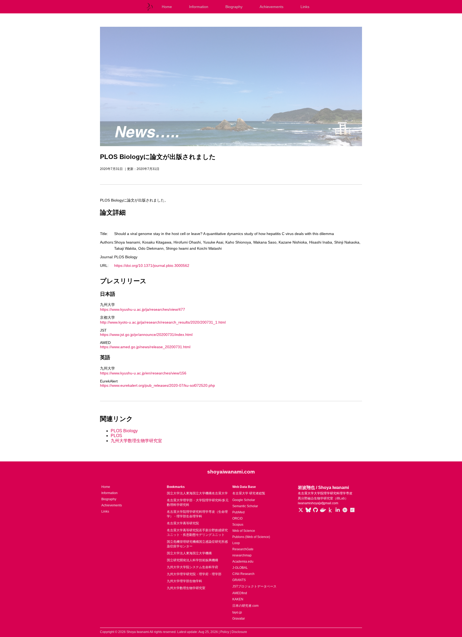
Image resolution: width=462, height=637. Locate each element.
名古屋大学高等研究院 (183, 523)
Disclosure (239, 632)
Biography (233, 7)
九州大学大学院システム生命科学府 (192, 567)
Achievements (271, 7)
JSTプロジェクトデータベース (254, 586)
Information (198, 7)
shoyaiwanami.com (231, 472)
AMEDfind (239, 593)
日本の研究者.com (245, 606)
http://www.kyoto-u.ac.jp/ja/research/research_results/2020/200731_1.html (163, 322)
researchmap (242, 555)
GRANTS (239, 580)
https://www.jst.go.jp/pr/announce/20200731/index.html (146, 334)
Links (305, 7)
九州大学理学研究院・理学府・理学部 (194, 574)
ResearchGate (242, 549)
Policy (224, 632)
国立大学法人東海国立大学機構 (189, 553)
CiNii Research (243, 574)
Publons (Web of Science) (251, 537)
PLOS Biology (124, 431)
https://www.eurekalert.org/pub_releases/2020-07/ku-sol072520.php (157, 385)
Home (167, 7)
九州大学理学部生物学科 (184, 581)
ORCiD (237, 518)
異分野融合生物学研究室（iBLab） (323, 498)
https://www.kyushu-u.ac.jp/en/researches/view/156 (143, 373)
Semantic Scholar (245, 506)
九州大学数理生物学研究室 (136, 440)
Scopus (237, 524)
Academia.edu (242, 561)
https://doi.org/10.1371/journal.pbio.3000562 (151, 265)
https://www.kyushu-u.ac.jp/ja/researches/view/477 (142, 309)
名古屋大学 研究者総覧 (248, 493)
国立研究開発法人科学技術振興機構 (192, 560)
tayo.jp (237, 612)
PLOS (116, 435)
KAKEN (237, 599)
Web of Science (243, 531)
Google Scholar (243, 500)
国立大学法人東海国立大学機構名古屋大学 (197, 493)
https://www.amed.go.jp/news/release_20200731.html (145, 347)
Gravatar (238, 618)
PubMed (238, 512)
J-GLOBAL (240, 568)
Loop (236, 543)
